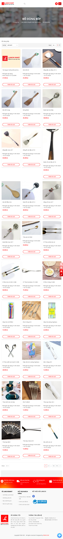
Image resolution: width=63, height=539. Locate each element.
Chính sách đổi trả (23, 501)
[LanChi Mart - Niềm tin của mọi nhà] (8, 3)
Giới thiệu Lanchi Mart (8, 495)
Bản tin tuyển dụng (7, 504)
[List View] (59, 45)
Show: (50, 45)
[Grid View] (57, 45)
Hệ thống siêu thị (7, 498)
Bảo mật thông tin (7, 501)
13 (57, 466)
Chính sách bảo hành (24, 504)
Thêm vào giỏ (11, 84)
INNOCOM (46, 535)
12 (53, 466)
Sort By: (4, 45)
